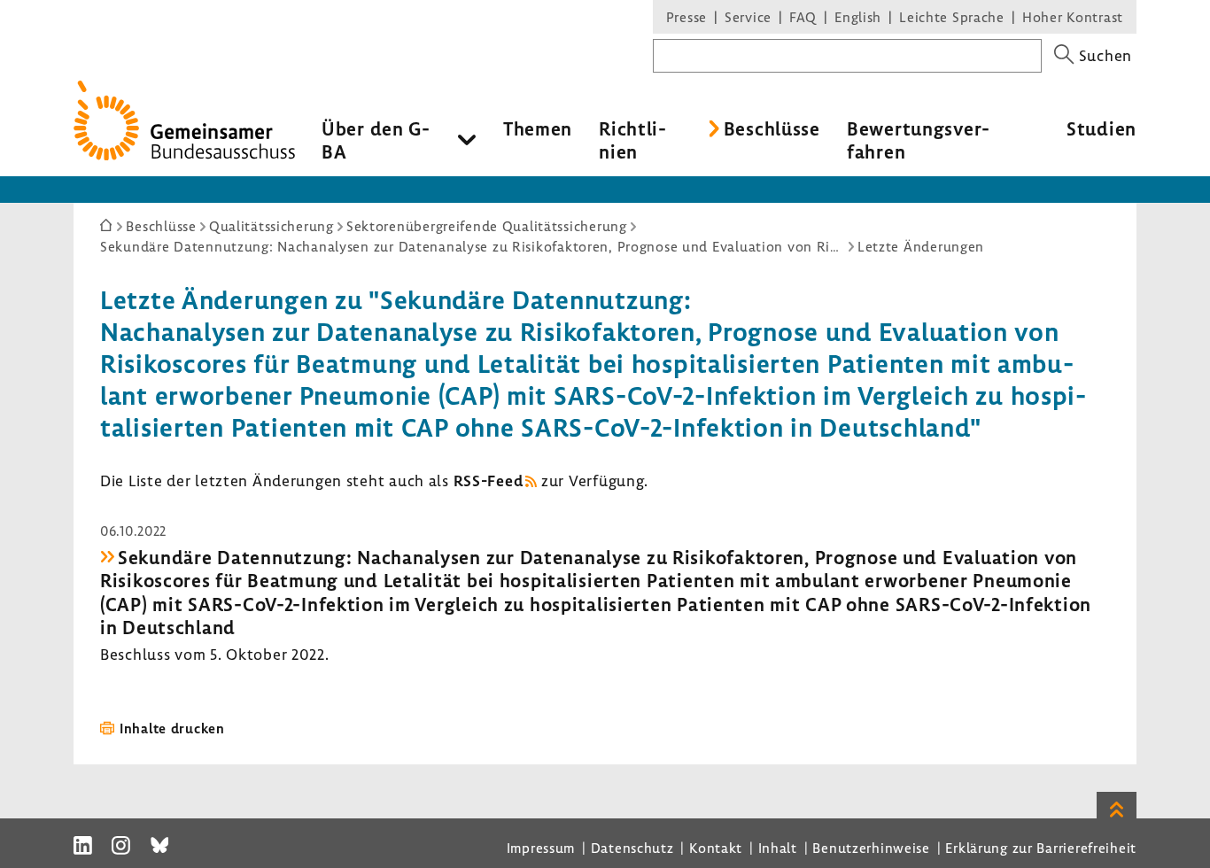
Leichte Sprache (951, 17)
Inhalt (777, 847)
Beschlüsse (772, 128)
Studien (1101, 128)
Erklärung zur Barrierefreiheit (1040, 847)
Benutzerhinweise (871, 847)
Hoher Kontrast (1072, 17)
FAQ (803, 17)
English (857, 17)
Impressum (541, 847)
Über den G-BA (376, 140)
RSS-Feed (489, 480)
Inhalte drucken (172, 728)
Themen (537, 128)
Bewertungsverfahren (918, 140)
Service (748, 17)
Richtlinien (632, 140)
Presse (686, 17)
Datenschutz (632, 847)
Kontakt (715, 847)
